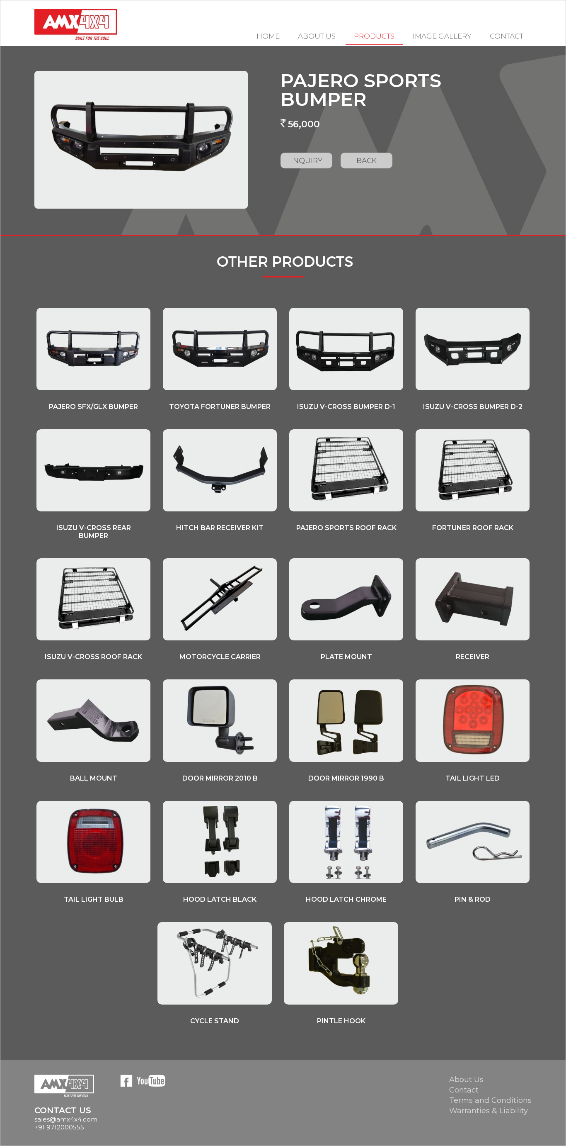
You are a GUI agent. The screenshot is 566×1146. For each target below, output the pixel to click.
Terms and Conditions (490, 1100)
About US (317, 36)
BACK (366, 160)
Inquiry (306, 160)
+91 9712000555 (59, 1127)
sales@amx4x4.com (65, 1119)
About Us (466, 1079)
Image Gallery (442, 36)
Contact (506, 36)
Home (268, 36)
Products (374, 36)
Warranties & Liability (488, 1110)
